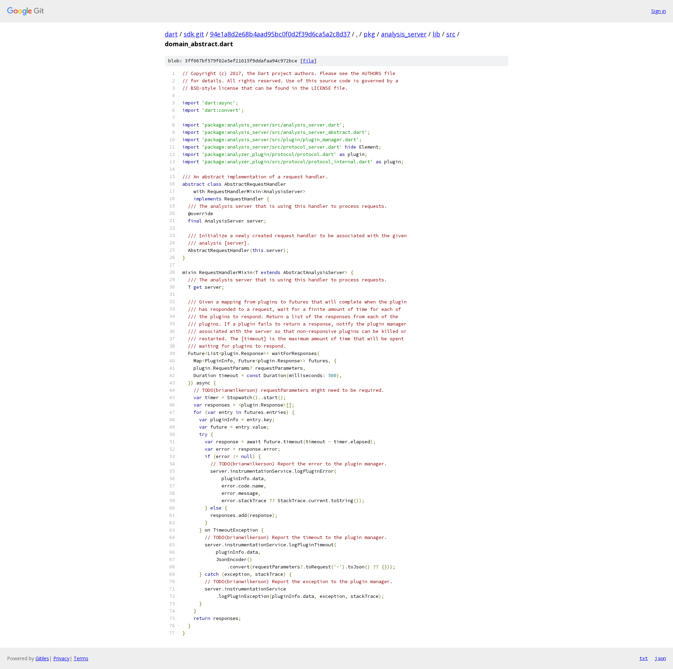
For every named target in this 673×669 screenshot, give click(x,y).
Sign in (658, 11)
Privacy (61, 658)
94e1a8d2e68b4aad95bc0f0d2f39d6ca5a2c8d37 (280, 34)
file (308, 61)
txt (643, 658)
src (450, 34)
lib (436, 34)
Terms (81, 658)
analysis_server (404, 34)
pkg (369, 34)
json (660, 658)
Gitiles (42, 658)
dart (171, 34)
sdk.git (194, 34)
